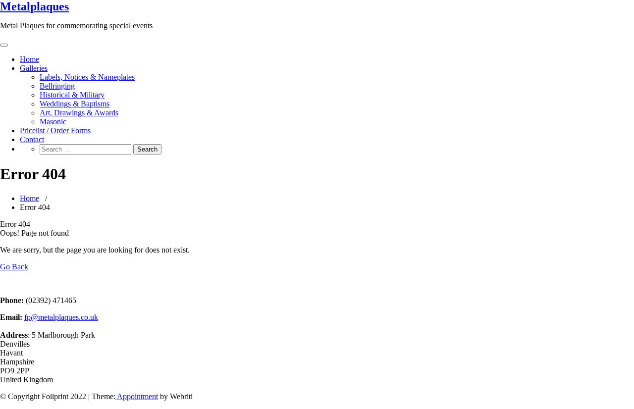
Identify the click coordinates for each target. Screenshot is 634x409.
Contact (32, 139)
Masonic (53, 121)
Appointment (136, 396)
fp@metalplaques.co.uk (61, 317)
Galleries (34, 68)
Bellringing (57, 86)
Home (29, 59)
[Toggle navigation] (4, 45)
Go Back (14, 266)
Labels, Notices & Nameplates (87, 77)
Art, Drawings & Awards (79, 112)
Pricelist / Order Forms (55, 130)
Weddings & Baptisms (74, 104)
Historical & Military (72, 95)
